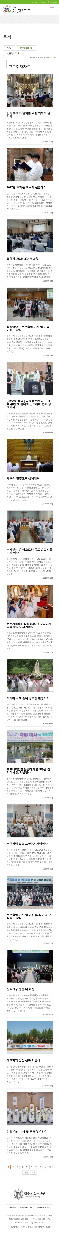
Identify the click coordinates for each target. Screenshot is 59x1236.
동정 (41, 57)
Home (34, 57)
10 (50, 1167)
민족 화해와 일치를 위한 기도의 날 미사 (28, 115)
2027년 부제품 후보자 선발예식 (26, 187)
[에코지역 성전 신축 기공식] (30, 1037)
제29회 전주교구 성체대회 (23, 478)
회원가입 (43, 2)
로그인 (34, 2)
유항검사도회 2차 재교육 (22, 258)
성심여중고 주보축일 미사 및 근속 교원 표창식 (28, 328)
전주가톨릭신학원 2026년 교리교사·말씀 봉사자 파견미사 (29, 625)
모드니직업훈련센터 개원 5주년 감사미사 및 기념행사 (28, 771)
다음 (26, 1172)
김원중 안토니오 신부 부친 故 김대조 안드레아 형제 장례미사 (29, 404)
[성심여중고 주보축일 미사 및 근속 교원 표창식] (30, 304)
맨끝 (33, 1172)
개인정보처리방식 (27, 1207)
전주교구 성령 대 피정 (20, 989)
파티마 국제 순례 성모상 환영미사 (28, 698)
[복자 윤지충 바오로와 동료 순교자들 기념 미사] (30, 527)
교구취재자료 (26, 48)
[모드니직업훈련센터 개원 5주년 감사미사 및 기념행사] (30, 746)
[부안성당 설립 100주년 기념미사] (30, 821)
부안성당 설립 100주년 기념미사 (27, 843)
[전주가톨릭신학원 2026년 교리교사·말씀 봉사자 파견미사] (30, 601)
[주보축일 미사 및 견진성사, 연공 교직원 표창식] (30, 892)
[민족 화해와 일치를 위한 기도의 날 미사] (30, 90)
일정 (9, 48)
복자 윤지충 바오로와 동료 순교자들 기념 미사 (29, 551)
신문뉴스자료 (13, 53)
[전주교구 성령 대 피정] (30, 966)
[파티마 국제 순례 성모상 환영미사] (30, 675)
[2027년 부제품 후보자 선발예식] (30, 164)
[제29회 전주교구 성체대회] (30, 455)
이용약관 (12, 1207)
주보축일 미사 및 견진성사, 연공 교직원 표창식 (29, 916)
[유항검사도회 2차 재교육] (30, 236)
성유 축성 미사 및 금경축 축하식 (27, 1131)
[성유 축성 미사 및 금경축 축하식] (30, 1108)
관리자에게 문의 (43, 1207)
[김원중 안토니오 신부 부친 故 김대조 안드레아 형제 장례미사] (30, 378)
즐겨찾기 (54, 2)
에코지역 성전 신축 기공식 (23, 1060)
